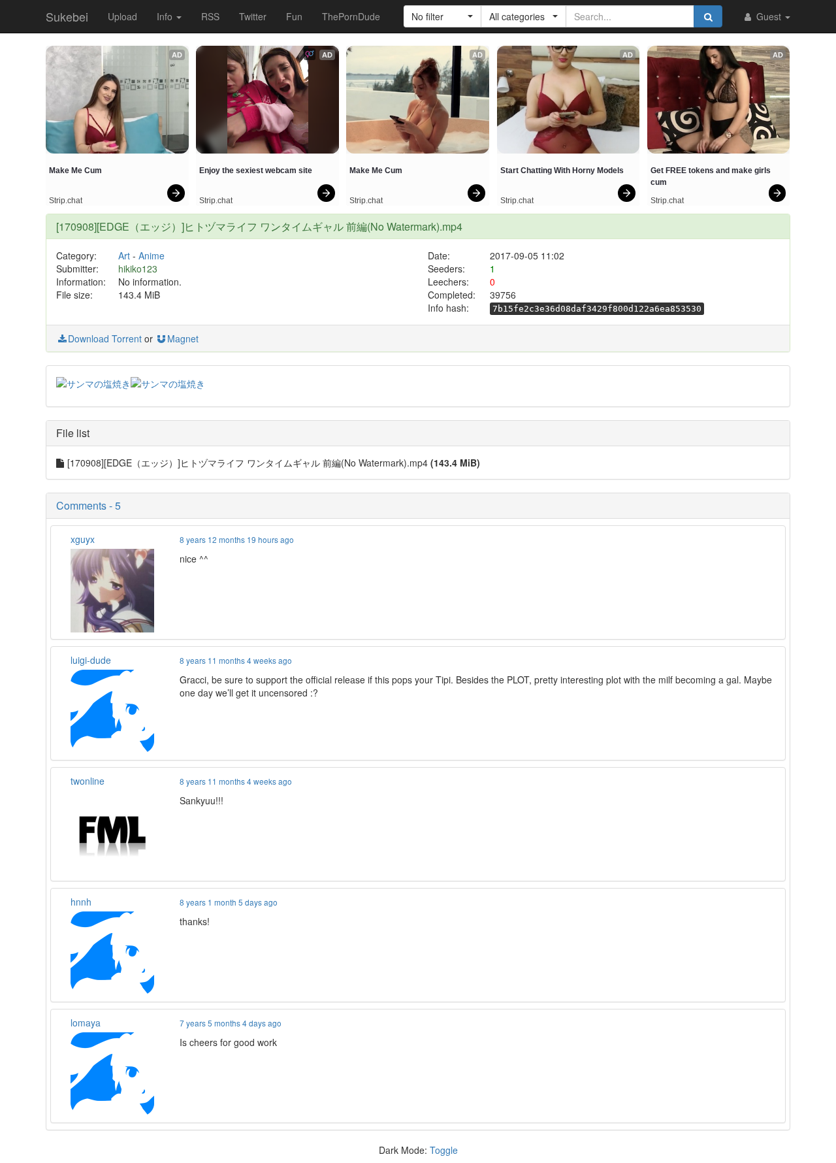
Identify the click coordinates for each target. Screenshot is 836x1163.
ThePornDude (351, 16)
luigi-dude (91, 659)
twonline (87, 780)
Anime (151, 255)
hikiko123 (137, 268)
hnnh (81, 901)
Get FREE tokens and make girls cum (712, 176)
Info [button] (166, 16)
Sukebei (67, 16)
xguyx (83, 539)
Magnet (183, 338)
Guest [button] (769, 16)
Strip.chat (65, 200)
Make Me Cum (75, 170)
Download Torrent (105, 338)
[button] (442, 16)
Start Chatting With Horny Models (562, 170)
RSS (210, 16)
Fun (294, 16)
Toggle (444, 1149)
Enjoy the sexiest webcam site (255, 170)
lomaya (86, 1022)
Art (124, 255)
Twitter (252, 16)
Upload (122, 16)
